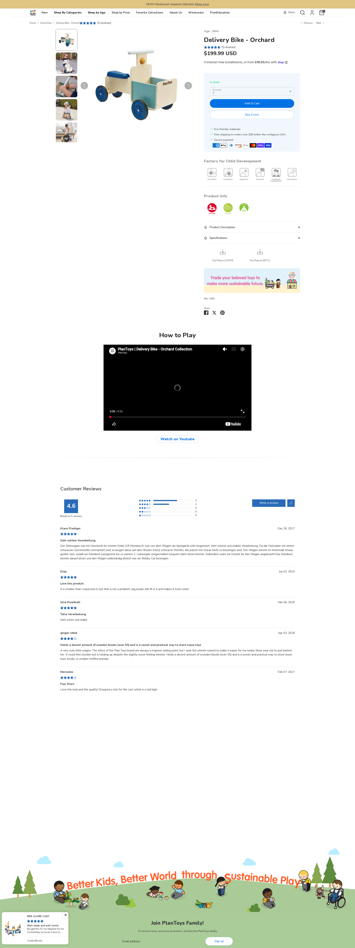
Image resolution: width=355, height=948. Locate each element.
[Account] (312, 12)
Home (33, 22)
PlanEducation (220, 12)
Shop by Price (121, 12)
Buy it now (252, 115)
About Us (176, 12)
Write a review (268, 503)
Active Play (46, 22)
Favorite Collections (149, 12)
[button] (66, 40)
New (45, 12)
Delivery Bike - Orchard (68, 22)
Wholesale (196, 12)
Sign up (219, 941)
